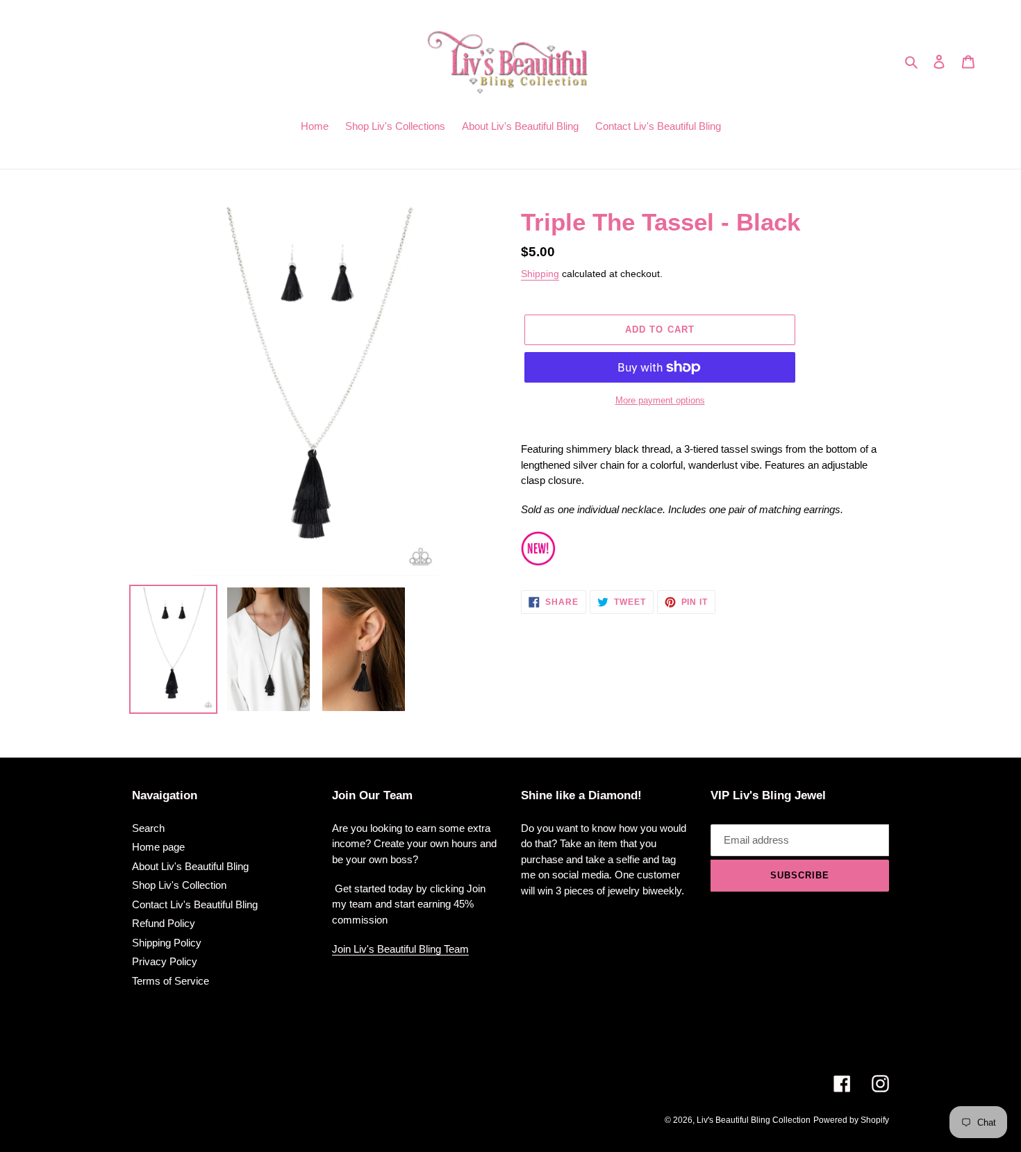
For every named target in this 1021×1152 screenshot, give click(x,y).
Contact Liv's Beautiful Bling (195, 904)
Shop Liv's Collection (179, 885)
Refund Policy (163, 923)
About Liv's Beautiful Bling (190, 866)
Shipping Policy (166, 943)
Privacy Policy (164, 961)
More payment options (660, 400)
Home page (158, 847)
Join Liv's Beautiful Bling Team (400, 949)
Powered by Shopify (851, 1120)
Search (148, 828)
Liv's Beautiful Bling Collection (754, 1120)
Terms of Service (170, 981)
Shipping (540, 273)
